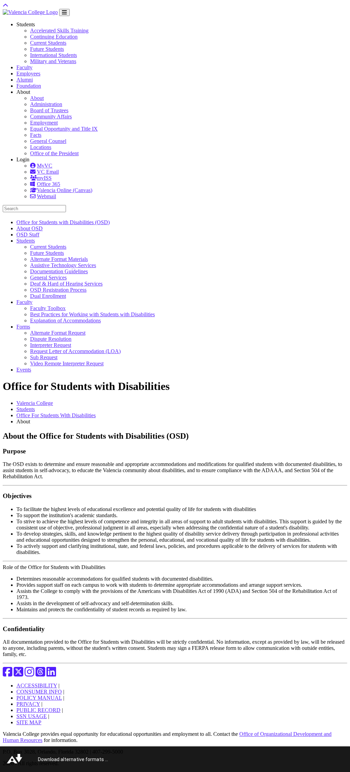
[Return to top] (5, 6)
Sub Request (43, 357)
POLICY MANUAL (39, 698)
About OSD (29, 228)
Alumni (24, 80)
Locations (40, 147)
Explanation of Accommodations (65, 320)
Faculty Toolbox (48, 308)
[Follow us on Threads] (40, 674)
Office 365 (48, 184)
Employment (44, 123)
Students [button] (25, 24)
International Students (53, 55)
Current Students (48, 43)
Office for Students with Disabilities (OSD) (63, 222)
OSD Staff (27, 234)
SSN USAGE (31, 716)
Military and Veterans (53, 61)
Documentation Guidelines (59, 271)
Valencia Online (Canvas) (64, 190)
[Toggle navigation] (64, 12)
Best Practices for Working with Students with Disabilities (92, 314)
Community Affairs (51, 116)
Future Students (47, 49)
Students (25, 409)
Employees (28, 73)
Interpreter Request (50, 345)
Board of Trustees (49, 110)
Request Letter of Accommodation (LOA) (75, 351)
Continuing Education (54, 37)
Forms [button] (23, 327)
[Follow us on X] (18, 674)
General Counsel (48, 141)
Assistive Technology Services (63, 265)
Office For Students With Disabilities (56, 415)
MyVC (44, 166)
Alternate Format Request (57, 333)
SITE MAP (28, 722)
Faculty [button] (24, 302)
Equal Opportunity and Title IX (64, 129)
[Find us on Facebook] (7, 674)
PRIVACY (28, 704)
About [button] (23, 92)
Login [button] (22, 159)
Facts (35, 135)
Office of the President (54, 153)
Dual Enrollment (48, 296)
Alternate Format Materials (59, 259)
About (37, 98)
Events (23, 370)
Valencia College (34, 403)
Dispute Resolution (50, 339)
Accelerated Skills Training (59, 30)
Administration (46, 104)
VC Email (48, 172)
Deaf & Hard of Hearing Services (66, 284)
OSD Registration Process (58, 290)
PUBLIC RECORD (38, 710)
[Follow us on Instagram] (29, 674)
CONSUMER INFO (39, 692)
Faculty (24, 67)
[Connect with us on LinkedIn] (51, 674)
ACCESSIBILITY (36, 685)
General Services (48, 277)
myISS (44, 178)
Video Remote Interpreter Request (67, 363)
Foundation (28, 86)
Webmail (46, 196)
